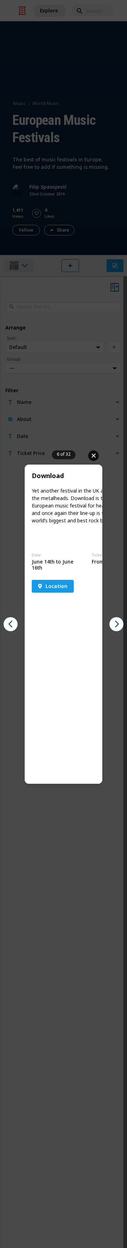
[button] (11, 624)
